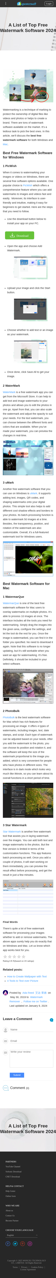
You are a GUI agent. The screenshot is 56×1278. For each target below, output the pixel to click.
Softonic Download (13, 1172)
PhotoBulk (9, 717)
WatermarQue (11, 603)
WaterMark (9, 392)
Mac (5, 144)
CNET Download (13, 1177)
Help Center (10, 1191)
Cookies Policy (37, 1267)
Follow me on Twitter (35, 1001)
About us (9, 1211)
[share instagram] (30, 1243)
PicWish (27, 185)
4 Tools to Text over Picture (22, 980)
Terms (15, 1267)
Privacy (24, 1267)
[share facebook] (8, 1243)
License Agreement (28, 1269)
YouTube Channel (13, 1167)
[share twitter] (15, 1243)
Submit (17, 1075)
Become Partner (12, 1221)
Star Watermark (12, 831)
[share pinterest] (22, 1243)
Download (22, 235)
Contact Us (10, 1216)
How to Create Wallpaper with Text (27, 976)
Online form (11, 1196)
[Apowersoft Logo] (26, 3)
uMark (33, 493)
